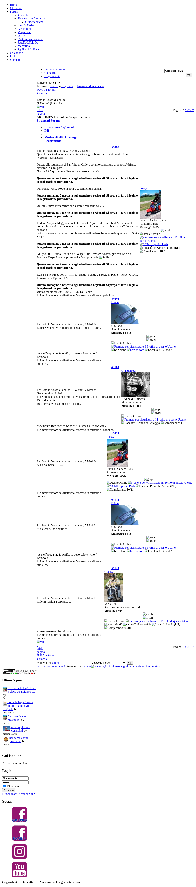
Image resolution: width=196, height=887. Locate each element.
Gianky (108, 571)
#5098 (115, 298)
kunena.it (60, 666)
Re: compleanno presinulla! (17, 718)
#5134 (115, 499)
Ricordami (13, 786)
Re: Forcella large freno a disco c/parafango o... (22, 689)
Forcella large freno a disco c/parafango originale (18, 706)
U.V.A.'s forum (46, 89)
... (3, 748)
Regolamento (52, 140)
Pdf (46, 130)
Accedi (54, 86)
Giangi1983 (128, 370)
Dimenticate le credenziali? (18, 793)
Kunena (86, 666)
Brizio (115, 302)
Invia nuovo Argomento (59, 127)
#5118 (115, 433)
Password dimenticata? (90, 86)
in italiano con (46, 666)
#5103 (115, 367)
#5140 (115, 568)
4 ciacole (42, 93)
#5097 (115, 147)
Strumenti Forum (48, 120)
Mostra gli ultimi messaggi (61, 137)
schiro (55, 662)
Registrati (67, 86)
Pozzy (143, 188)
